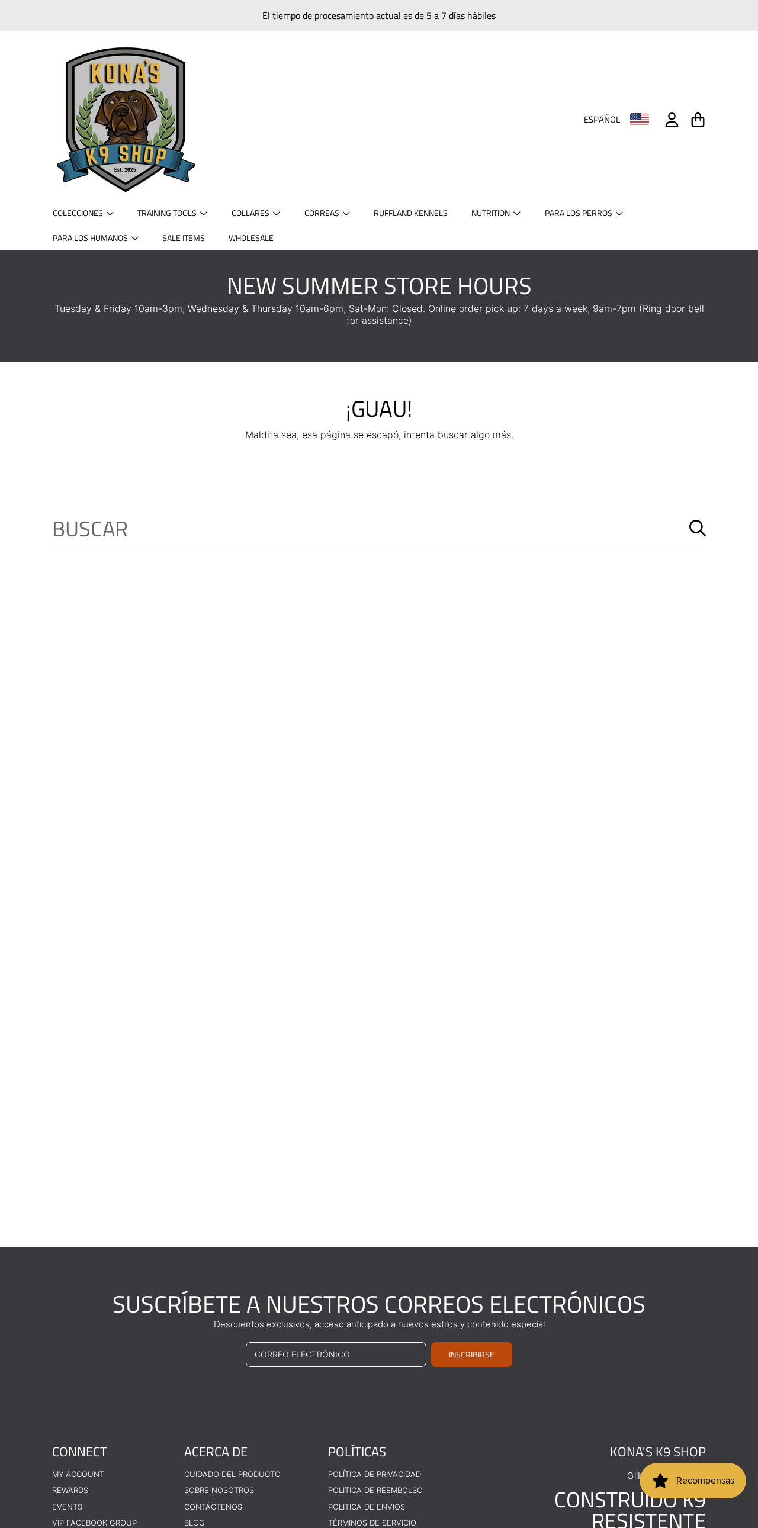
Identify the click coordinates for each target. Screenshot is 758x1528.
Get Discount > (263, 1443)
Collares (251, 213)
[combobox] (379, 528)
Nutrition (491, 213)
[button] (698, 120)
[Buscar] (697, 528)
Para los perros (579, 213)
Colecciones (79, 213)
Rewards (70, 1490)
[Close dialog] (590, 1176)
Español (602, 119)
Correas (322, 213)
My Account (78, 1474)
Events (67, 1506)
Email (172, 1372)
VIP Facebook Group (94, 1522)
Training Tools (167, 213)
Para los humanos (91, 238)
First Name (184, 1316)
